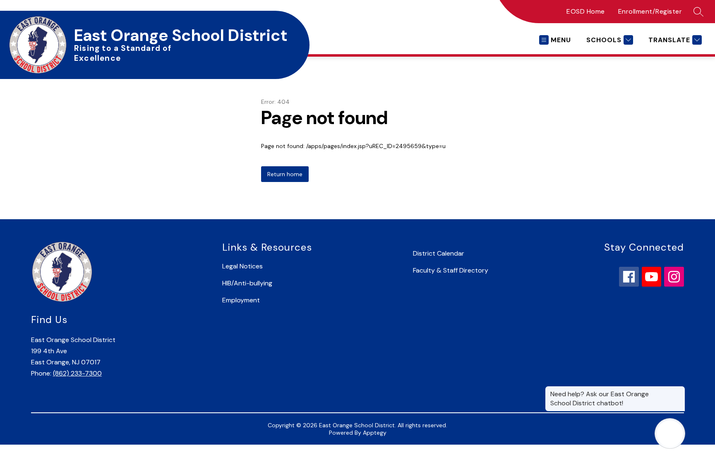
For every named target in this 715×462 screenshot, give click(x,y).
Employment (241, 300)
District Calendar (438, 253)
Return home (284, 174)
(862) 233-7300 (77, 373)
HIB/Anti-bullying (247, 283)
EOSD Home (585, 11)
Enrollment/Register (650, 11)
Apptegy (374, 432)
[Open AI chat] (670, 433)
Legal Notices (242, 266)
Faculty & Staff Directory (450, 270)
